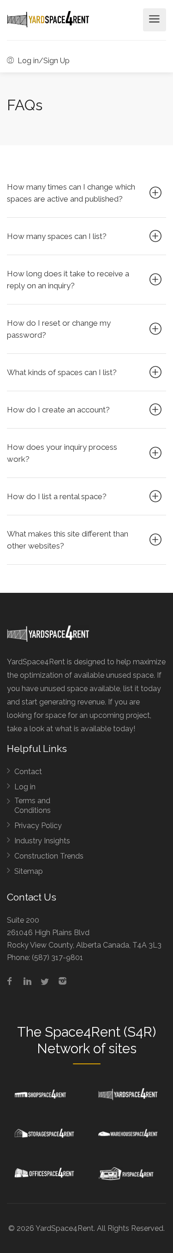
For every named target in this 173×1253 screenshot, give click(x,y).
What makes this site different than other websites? (67, 539)
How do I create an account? (58, 409)
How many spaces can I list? (57, 236)
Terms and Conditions (32, 805)
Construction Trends (49, 856)
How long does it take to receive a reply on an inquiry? (68, 279)
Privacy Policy (38, 825)
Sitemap (28, 871)
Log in (25, 786)
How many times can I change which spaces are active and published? (71, 192)
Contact (28, 771)
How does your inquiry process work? (62, 453)
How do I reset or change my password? (59, 329)
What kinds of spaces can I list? (62, 372)
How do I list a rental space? (57, 496)
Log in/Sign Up (43, 60)
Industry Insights (42, 840)
